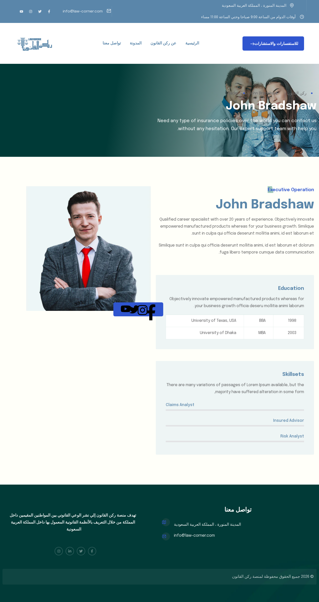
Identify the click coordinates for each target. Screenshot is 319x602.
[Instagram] (30, 11)
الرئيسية (192, 43)
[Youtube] (21, 11)
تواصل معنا (112, 43)
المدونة (136, 43)
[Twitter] (39, 11)
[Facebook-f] (49, 11)
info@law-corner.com (83, 11)
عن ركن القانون (163, 43)
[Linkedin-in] (70, 551)
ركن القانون (241, 577)
